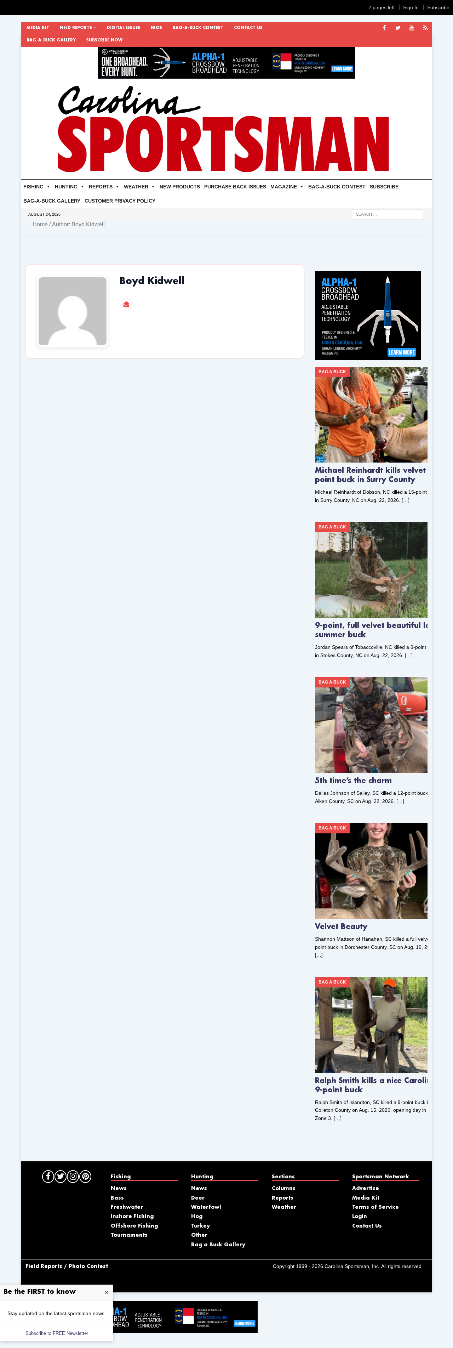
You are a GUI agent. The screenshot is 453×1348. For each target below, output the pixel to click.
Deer (198, 1198)
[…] (405, 500)
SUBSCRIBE (384, 186)
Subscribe (438, 7)
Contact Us (248, 28)
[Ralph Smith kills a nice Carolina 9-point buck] (378, 1025)
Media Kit (38, 28)
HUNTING (66, 186)
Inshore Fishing (132, 1216)
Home (40, 224)
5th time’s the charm (353, 781)
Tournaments (129, 1235)
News (119, 1188)
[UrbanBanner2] (226, 75)
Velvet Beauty (341, 927)
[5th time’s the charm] (378, 725)
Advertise (365, 1188)
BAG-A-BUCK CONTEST (198, 28)
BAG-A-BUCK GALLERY (51, 40)
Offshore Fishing (134, 1226)
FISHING (33, 186)
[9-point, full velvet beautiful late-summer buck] (378, 570)
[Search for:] (387, 214)
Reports (282, 1198)
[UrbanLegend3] (368, 356)
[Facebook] (384, 28)
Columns (284, 1188)
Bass (117, 1198)
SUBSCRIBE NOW (104, 40)
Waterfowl (206, 1207)
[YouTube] (412, 28)
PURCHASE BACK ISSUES (235, 186)
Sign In (411, 7)
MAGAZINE (283, 186)
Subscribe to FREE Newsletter (56, 1333)
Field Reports (76, 28)
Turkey (200, 1226)
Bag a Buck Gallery (218, 1245)
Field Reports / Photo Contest (66, 1266)
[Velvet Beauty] (378, 871)
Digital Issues (123, 28)
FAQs (156, 28)
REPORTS (101, 186)
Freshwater (127, 1207)
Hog (196, 1216)
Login (359, 1216)
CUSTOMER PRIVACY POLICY (120, 201)
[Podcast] (425, 28)
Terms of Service (375, 1207)
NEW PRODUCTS (180, 186)
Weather (284, 1207)
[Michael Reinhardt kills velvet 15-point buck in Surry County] (378, 415)
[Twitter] (398, 28)
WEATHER (136, 186)
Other (199, 1235)
